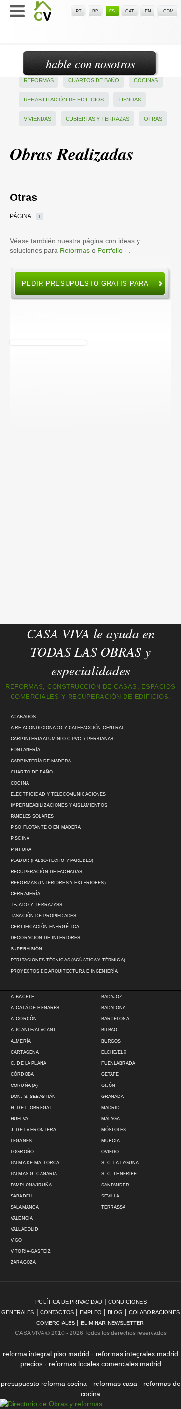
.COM (168, 11)
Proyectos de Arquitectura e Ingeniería (64, 971)
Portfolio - (113, 250)
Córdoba (22, 1074)
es (112, 11)
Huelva (19, 1118)
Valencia (22, 1218)
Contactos (57, 1312)
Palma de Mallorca (35, 1162)
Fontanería (25, 750)
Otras (153, 119)
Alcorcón (24, 1018)
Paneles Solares (32, 816)
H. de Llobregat (31, 1107)
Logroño (22, 1151)
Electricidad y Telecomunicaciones (58, 794)
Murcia (110, 1140)
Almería (21, 1041)
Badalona (113, 1007)
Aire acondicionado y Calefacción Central (68, 727)
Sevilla (110, 1196)
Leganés (21, 1140)
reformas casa (115, 1383)
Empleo (91, 1312)
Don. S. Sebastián (33, 1096)
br (95, 11)
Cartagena (25, 1052)
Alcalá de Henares (35, 1007)
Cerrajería (25, 893)
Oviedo (110, 1151)
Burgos (111, 1041)
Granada (112, 1096)
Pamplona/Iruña (31, 1185)
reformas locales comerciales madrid (105, 1364)
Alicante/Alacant (33, 1029)
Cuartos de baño (93, 80)
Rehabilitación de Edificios (64, 99)
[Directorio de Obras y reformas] (51, 1404)
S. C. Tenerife (119, 1174)
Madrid (110, 1107)
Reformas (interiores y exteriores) (58, 882)
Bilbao (109, 1029)
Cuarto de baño (32, 772)
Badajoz (112, 996)
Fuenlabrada (118, 1063)
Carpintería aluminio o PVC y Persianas (62, 738)
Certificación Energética (45, 926)
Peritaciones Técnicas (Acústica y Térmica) (68, 960)
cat (129, 11)
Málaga (110, 1118)
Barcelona (115, 1018)
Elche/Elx (113, 1052)
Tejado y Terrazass (36, 904)
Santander (115, 1185)
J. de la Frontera (33, 1129)
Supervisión (26, 949)
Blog (115, 1312)
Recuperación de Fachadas (46, 871)
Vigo (16, 1240)
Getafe (110, 1074)
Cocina (20, 783)
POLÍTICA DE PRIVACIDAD (68, 1302)
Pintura (21, 849)
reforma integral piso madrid (46, 1354)
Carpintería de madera (41, 761)
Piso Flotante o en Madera (46, 827)
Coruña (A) (24, 1085)
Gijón (108, 1085)
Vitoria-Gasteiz (31, 1251)
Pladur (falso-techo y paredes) (52, 860)
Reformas (39, 80)
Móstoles (113, 1129)
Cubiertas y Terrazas (97, 119)
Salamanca (25, 1207)
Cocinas (146, 80)
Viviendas (37, 119)
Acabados (23, 716)
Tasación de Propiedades (43, 915)
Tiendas (129, 99)
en (148, 11)
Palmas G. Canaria (34, 1174)
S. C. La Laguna (120, 1162)
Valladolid (24, 1229)
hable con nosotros (90, 64)
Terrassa (113, 1207)
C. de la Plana (28, 1063)
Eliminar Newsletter (112, 1323)
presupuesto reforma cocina (44, 1383)
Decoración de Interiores (45, 937)
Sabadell (22, 1196)
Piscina (20, 838)
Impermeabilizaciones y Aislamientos (59, 805)
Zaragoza (23, 1262)
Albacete (22, 996)
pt (79, 11)
